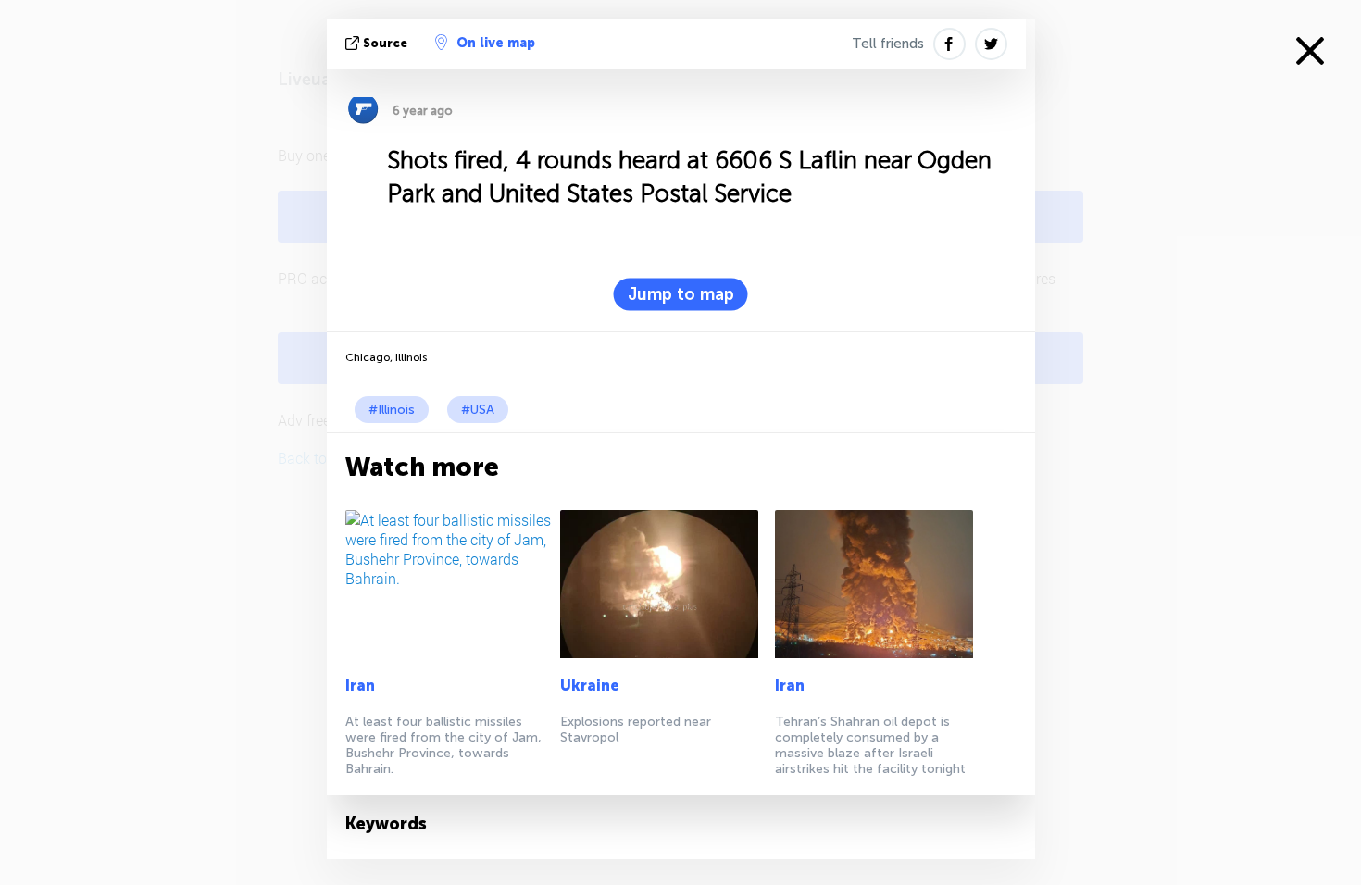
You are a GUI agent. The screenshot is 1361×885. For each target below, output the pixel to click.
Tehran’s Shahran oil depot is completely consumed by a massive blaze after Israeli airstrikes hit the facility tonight (870, 745)
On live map (495, 43)
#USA (477, 410)
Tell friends (888, 43)
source (385, 43)
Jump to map (681, 294)
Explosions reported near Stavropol (635, 729)
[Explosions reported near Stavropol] (664, 584)
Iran (360, 685)
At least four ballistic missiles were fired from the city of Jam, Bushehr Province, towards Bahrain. (443, 745)
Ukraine (589, 685)
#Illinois (391, 410)
